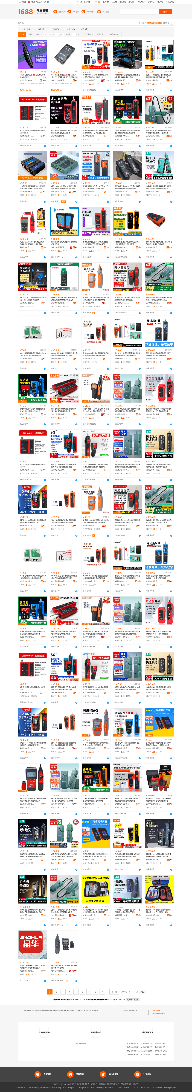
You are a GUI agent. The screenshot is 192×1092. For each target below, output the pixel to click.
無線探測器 (40, 83)
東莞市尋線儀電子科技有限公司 (86, 1044)
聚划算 (74, 1088)
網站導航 (136, 1084)
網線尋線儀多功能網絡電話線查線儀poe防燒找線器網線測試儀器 (127, 76)
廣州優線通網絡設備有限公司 (58, 359)
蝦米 (105, 1088)
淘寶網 (63, 1088)
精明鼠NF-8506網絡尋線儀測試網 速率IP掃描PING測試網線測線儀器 (158, 855)
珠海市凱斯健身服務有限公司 (137, 1047)
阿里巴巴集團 (20, 1088)
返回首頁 (122, 1000)
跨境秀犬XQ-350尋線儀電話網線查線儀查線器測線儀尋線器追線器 (127, 800)
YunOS (120, 1088)
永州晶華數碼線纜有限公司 (58, 915)
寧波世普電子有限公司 (122, 136)
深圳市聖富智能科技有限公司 (58, 303)
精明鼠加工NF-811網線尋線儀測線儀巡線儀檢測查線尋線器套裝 (127, 299)
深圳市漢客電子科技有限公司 (90, 359)
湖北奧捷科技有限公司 (122, 414)
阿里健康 (159, 1088)
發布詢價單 (156, 1011)
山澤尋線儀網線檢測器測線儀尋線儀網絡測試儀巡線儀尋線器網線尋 (158, 187)
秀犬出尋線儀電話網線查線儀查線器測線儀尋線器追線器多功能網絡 (63, 521)
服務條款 (102, 1084)
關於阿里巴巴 (119, 1084)
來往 (148, 1088)
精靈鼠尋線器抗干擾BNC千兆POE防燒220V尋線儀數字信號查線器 (95, 187)
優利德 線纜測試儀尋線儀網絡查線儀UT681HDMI (32, 132)
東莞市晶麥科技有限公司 (122, 470)
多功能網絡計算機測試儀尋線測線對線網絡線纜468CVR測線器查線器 (158, 744)
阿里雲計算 (112, 1088)
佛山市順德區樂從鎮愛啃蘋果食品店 (139, 1044)
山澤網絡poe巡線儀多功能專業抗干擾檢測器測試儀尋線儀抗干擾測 (127, 911)
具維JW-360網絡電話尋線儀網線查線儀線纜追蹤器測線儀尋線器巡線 (158, 76)
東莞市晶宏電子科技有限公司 (153, 303)
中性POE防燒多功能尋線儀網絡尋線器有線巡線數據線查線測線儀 (95, 800)
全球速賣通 (56, 1088)
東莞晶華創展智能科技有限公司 (153, 136)
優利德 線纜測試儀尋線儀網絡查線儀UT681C (32, 466)
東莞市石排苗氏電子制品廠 (58, 470)
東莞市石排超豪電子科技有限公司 (58, 247)
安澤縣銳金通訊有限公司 (163, 1044)
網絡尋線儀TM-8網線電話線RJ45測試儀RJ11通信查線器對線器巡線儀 (96, 410)
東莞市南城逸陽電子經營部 (58, 80)
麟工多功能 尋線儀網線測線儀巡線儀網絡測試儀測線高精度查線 (64, 132)
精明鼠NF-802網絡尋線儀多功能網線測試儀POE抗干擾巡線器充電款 (158, 911)
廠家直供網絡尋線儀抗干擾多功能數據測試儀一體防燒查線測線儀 (63, 466)
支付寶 (143, 1088)
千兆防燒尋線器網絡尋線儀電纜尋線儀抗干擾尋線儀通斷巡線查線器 (127, 855)
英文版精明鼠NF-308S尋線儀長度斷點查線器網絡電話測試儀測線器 (158, 800)
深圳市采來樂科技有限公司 (27, 80)
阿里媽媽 (99, 1088)
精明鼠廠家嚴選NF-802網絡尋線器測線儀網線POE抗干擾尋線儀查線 (158, 410)
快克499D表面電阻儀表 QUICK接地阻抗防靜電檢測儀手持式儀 (63, 76)
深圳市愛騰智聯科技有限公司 (90, 136)
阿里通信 (127, 1088)
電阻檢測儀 (68, 83)
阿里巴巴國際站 (32, 1088)
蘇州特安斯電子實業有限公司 (122, 192)
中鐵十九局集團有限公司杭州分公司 (167, 1055)
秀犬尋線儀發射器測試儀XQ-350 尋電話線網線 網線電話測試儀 (159, 243)
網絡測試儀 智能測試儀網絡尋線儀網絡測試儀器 (64, 243)
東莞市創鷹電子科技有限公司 (27, 247)
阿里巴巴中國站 (44, 1088)
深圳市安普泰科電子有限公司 (90, 80)
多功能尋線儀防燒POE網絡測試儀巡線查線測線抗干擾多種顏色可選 (95, 132)
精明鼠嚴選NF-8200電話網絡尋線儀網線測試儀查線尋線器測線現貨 (33, 800)
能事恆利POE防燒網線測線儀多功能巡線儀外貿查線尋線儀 (127, 744)
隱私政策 (109, 1084)
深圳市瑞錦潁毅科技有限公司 (122, 247)
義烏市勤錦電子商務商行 (27, 136)
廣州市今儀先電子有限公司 (90, 303)
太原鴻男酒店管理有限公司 (150, 1047)
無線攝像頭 (24, 83)
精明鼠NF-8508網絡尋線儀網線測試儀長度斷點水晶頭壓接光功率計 (33, 521)
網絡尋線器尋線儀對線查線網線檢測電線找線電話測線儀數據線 (63, 410)
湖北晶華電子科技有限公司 (58, 192)
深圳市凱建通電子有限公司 (153, 247)
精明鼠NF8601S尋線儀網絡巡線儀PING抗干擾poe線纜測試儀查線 (33, 299)
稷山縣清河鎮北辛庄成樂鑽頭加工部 (153, 1051)
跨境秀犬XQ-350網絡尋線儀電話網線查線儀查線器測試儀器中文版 (96, 76)
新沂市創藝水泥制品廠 (149, 1055)
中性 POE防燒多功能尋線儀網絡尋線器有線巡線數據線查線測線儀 (127, 132)
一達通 (166, 1088)
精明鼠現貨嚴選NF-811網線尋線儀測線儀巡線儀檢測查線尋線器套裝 (95, 466)
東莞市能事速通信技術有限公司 (90, 247)
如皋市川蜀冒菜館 (161, 1051)
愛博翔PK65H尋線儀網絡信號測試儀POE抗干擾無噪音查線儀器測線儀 (96, 299)
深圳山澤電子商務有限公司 (153, 192)
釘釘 (153, 1088)
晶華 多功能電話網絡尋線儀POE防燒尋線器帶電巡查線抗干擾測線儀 (158, 132)
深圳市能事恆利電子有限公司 (122, 748)
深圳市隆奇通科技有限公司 (27, 192)
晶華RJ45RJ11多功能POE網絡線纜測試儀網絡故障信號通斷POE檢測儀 (64, 187)
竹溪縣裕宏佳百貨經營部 (149, 1044)
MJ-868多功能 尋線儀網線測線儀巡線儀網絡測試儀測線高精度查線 (64, 354)
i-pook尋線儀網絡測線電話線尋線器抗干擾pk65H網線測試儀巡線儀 (96, 744)
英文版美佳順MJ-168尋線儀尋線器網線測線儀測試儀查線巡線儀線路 (95, 911)
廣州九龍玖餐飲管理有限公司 (165, 1047)
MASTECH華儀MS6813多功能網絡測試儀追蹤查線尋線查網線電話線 (64, 299)
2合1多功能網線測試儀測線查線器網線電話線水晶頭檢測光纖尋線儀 (32, 187)
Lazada (173, 1088)
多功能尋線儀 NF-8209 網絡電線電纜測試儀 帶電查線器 (64, 967)
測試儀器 (54, 83)
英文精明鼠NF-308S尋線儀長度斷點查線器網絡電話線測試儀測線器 (32, 243)
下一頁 (114, 992)
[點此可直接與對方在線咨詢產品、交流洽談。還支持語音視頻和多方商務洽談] (108, 90)
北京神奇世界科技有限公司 (136, 1051)
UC (138, 1088)
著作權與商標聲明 (83, 1084)
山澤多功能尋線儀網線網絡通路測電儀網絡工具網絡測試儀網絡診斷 (32, 855)
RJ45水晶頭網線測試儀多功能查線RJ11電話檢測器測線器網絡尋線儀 (33, 354)
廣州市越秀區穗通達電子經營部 (27, 303)
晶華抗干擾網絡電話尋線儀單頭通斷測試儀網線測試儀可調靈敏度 (32, 967)
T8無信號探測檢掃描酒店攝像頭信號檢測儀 (32, 76)
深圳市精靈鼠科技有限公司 (90, 192)
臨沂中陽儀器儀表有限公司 (122, 303)
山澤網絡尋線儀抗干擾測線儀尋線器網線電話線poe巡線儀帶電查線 (158, 466)
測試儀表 (61, 83)
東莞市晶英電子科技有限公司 (58, 860)
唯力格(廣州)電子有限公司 (58, 971)
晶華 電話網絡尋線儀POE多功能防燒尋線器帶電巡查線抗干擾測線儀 (64, 800)
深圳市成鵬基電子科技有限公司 (122, 80)
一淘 (80, 1088)
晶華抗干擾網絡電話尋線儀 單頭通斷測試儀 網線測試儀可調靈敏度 (64, 911)
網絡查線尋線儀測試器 (137, 1011)
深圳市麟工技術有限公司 (58, 136)
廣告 (44, 77)
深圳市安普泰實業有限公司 (122, 804)
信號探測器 (32, 83)
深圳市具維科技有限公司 (153, 80)
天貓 (69, 1088)
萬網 (133, 1088)
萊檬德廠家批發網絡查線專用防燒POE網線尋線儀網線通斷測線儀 (127, 243)
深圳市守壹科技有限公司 (27, 359)
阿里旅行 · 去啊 (88, 1088)
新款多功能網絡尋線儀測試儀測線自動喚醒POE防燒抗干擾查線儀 (158, 354)
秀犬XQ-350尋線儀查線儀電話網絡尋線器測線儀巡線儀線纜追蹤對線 (96, 354)
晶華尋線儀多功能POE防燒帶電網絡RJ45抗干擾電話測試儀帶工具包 (159, 299)
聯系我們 (128, 1084)
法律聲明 (94, 1084)
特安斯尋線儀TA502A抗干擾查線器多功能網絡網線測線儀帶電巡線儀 (127, 187)
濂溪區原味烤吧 (132, 1055)
